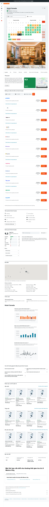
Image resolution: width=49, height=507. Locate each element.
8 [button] (20, 27)
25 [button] (11, 34)
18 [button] (11, 32)
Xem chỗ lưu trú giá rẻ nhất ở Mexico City (41, 408)
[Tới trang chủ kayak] (6, 3)
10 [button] (9, 29)
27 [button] (39, 32)
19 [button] (13, 32)
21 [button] (18, 32)
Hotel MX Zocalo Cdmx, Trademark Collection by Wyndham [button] (19, 399)
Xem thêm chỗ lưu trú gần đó (43, 386)
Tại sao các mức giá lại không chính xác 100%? (13, 494)
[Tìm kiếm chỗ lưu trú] (1, 8)
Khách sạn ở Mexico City (36, 479)
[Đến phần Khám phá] (1, 13)
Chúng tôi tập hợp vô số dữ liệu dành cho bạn (13, 492)
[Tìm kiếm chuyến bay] (1, 6)
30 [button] (22, 34)
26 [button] (13, 34)
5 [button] (37, 25)
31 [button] (9, 36)
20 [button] (16, 32)
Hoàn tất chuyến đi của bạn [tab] (10, 473)
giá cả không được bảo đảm (22, 487)
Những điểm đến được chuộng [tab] (21, 473)
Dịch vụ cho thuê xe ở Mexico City (25, 479)
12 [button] (13, 29)
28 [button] (18, 34)
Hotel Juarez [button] (28, 398)
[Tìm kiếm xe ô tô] (1, 10)
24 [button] (9, 34)
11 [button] (11, 29)
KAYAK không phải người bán (10, 490)
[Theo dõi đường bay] (1, 15)
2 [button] (30, 25)
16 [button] (30, 29)
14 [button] (18, 29)
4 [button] (11, 27)
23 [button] (22, 32)
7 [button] (18, 27)
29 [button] (20, 34)
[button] (48, 1)
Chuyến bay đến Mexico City (11, 479)
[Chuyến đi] (1, 18)
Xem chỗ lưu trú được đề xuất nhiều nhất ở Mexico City (39, 429)
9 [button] (30, 27)
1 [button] (20, 25)
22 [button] (20, 32)
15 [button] (20, 29)
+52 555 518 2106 (10, 13)
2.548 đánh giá (14, 10)
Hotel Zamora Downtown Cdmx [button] (10, 398)
